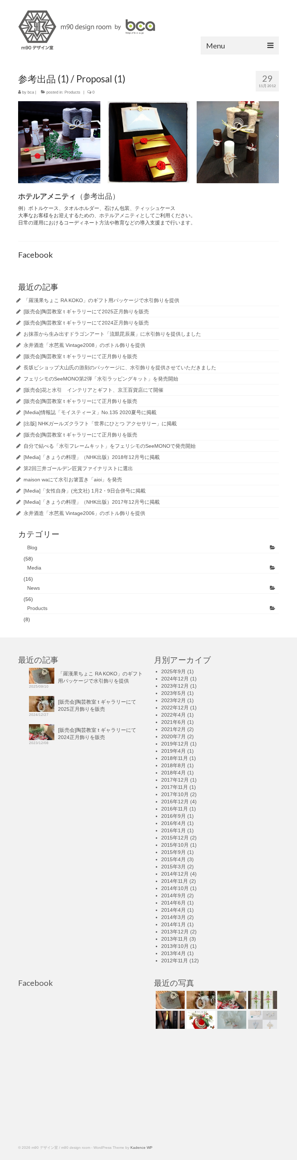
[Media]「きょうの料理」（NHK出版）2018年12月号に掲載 (92, 457)
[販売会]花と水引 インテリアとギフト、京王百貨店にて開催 (93, 390)
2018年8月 (173, 765)
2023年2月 (173, 700)
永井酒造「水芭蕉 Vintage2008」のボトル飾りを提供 (84, 345)
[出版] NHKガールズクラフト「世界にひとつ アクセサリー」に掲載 (100, 423)
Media (34, 568)
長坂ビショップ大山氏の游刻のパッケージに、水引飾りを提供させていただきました (120, 367)
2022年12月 (175, 707)
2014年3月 (173, 917)
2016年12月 (175, 801)
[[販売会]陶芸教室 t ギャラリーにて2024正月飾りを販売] (231, 1000)
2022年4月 (173, 715)
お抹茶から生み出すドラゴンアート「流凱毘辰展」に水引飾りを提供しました (112, 334)
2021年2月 (173, 729)
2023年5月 (173, 693)
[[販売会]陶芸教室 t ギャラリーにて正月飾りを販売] (200, 1020)
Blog (32, 547)
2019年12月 (175, 744)
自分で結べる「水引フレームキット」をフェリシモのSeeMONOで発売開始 (110, 446)
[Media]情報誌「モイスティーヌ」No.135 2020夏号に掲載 (90, 412)
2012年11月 (174, 960)
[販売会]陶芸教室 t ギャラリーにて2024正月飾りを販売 (86, 323)
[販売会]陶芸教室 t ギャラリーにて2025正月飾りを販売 (86, 311)
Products (72, 92)
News (33, 588)
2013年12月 (175, 932)
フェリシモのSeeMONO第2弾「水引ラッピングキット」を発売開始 (101, 379)
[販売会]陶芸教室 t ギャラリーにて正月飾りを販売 (80, 356)
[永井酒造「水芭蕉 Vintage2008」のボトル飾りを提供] (169, 1020)
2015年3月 (173, 866)
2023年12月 (175, 686)
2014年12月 (175, 874)
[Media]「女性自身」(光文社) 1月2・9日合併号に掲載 (85, 491)
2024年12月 (175, 679)
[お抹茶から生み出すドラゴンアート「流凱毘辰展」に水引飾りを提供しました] (261, 1000)
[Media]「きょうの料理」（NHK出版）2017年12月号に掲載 (92, 502)
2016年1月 (173, 830)
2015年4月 (173, 859)
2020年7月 (173, 736)
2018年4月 (173, 773)
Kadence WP (141, 1148)
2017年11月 (174, 787)
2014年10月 (175, 888)
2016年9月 (173, 816)
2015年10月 (175, 845)
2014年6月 (173, 903)
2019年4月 (173, 751)
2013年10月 (175, 946)
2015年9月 (173, 852)
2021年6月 (173, 722)
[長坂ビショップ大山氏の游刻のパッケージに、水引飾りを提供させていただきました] (231, 1020)
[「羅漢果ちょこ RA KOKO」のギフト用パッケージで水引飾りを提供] (169, 1000)
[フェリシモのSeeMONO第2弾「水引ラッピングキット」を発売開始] (261, 1020)
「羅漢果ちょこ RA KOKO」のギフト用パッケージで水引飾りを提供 (101, 300)
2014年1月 (173, 924)
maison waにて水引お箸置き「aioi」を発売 (73, 479)
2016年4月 (173, 823)
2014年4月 (173, 910)
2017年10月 (175, 794)
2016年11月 (174, 809)
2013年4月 (173, 953)
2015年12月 (175, 838)
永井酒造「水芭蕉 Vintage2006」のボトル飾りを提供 (84, 513)
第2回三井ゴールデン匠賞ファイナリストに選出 (78, 468)
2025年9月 (173, 671)
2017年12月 (175, 780)
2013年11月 (174, 939)
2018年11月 (174, 758)
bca (31, 92)
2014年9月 (173, 895)
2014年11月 (174, 881)
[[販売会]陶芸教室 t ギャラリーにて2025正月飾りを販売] (200, 1000)
